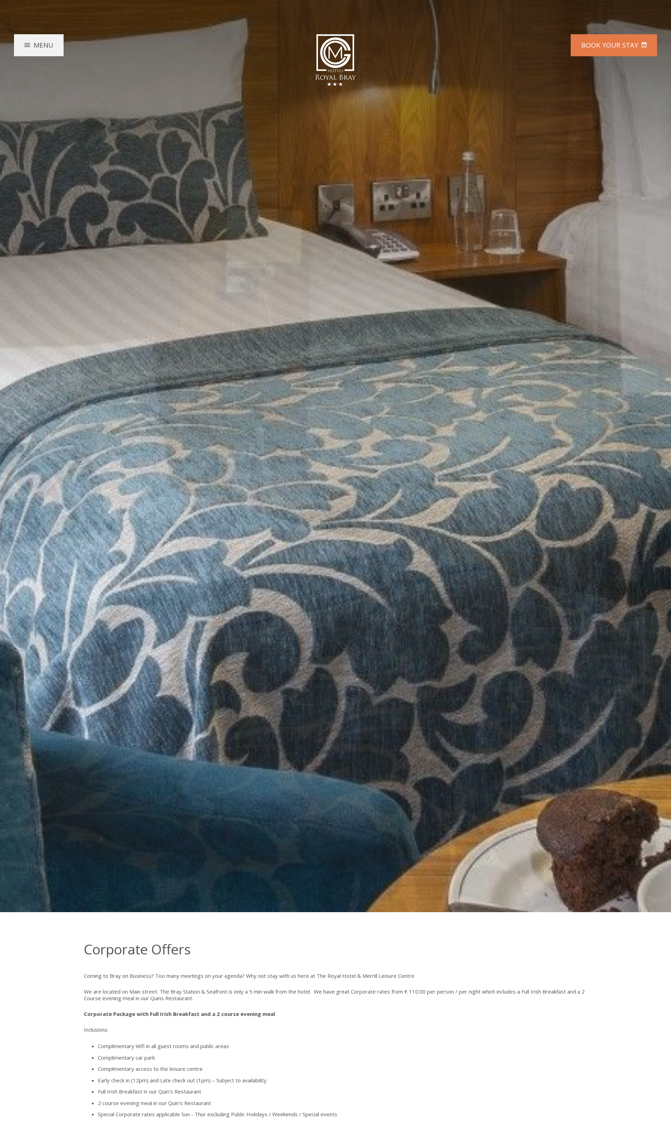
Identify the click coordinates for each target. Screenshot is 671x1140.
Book (609, 45)
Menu (43, 45)
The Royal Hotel (335, 60)
